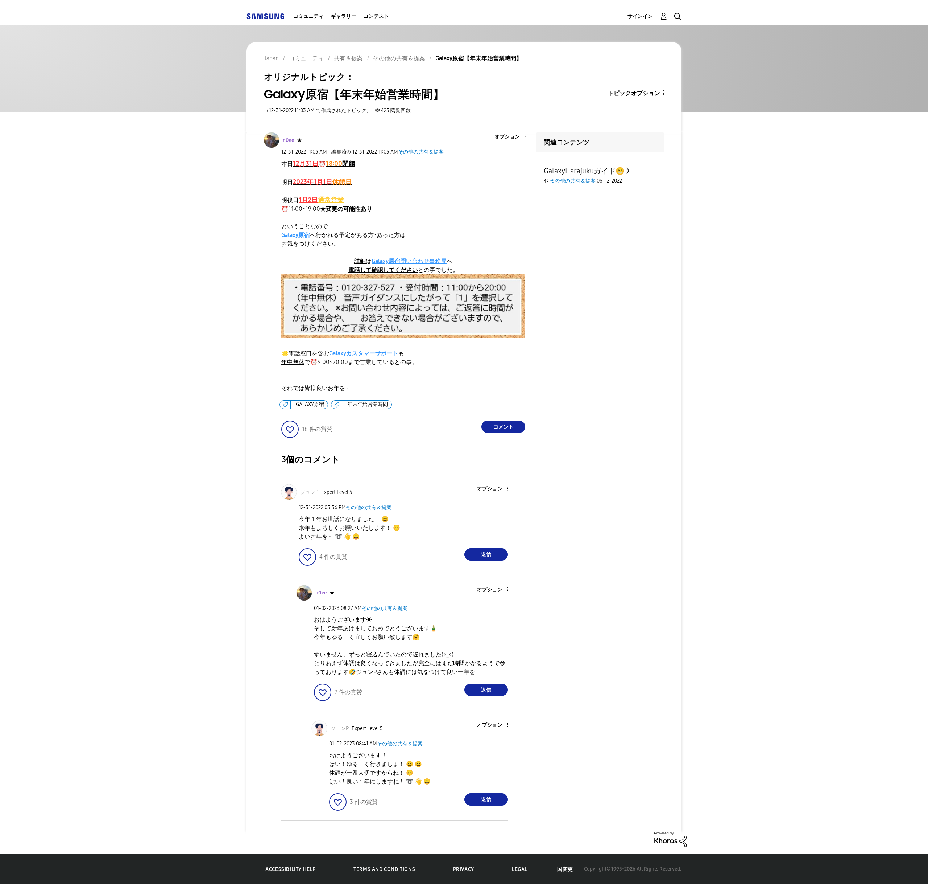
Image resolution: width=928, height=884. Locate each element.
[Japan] (265, 16)
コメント (503, 427)
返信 (486, 554)
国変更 (565, 869)
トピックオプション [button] (634, 93)
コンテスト (376, 16)
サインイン (640, 16)
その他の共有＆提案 (421, 152)
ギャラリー (343, 16)
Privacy (463, 869)
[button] (513, 137)
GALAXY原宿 (310, 404)
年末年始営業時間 (367, 404)
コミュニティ (308, 16)
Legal (519, 869)
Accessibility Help (290, 869)
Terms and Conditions (384, 869)
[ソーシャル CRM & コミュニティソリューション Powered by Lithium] (670, 838)
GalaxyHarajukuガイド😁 (584, 171)
